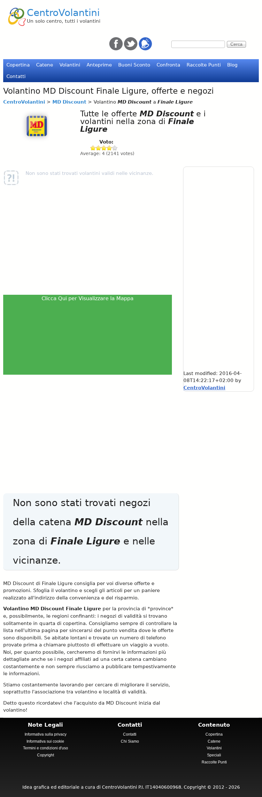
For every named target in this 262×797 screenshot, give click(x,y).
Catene (44, 65)
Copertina (18, 65)
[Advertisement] (89, 240)
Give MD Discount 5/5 (115, 147)
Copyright (45, 755)
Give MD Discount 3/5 (104, 147)
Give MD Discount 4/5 (109, 147)
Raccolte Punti (204, 65)
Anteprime (99, 65)
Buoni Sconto (134, 65)
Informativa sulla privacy (45, 734)
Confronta (168, 65)
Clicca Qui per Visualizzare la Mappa (88, 298)
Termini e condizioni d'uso (45, 748)
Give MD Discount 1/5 (93, 147)
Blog (232, 65)
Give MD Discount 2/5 (98, 147)
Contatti (16, 76)
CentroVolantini (63, 12)
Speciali (214, 755)
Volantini (69, 65)
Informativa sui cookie (45, 741)
